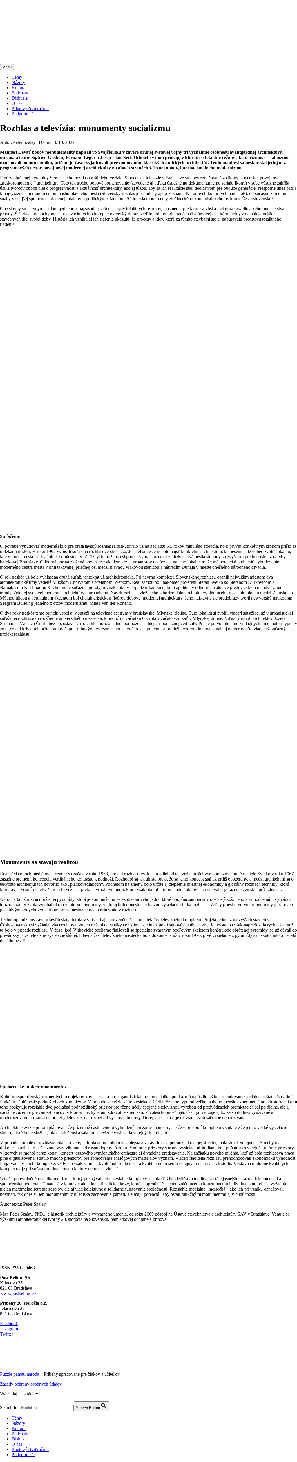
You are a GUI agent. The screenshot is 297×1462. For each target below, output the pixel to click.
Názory (18, 82)
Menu (7, 67)
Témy (17, 77)
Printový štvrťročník (30, 108)
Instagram (9, 1328)
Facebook (9, 1323)
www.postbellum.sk (18, 1293)
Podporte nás (23, 113)
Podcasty (20, 92)
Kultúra (19, 87)
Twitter (6, 1334)
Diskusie (20, 98)
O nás (17, 103)
